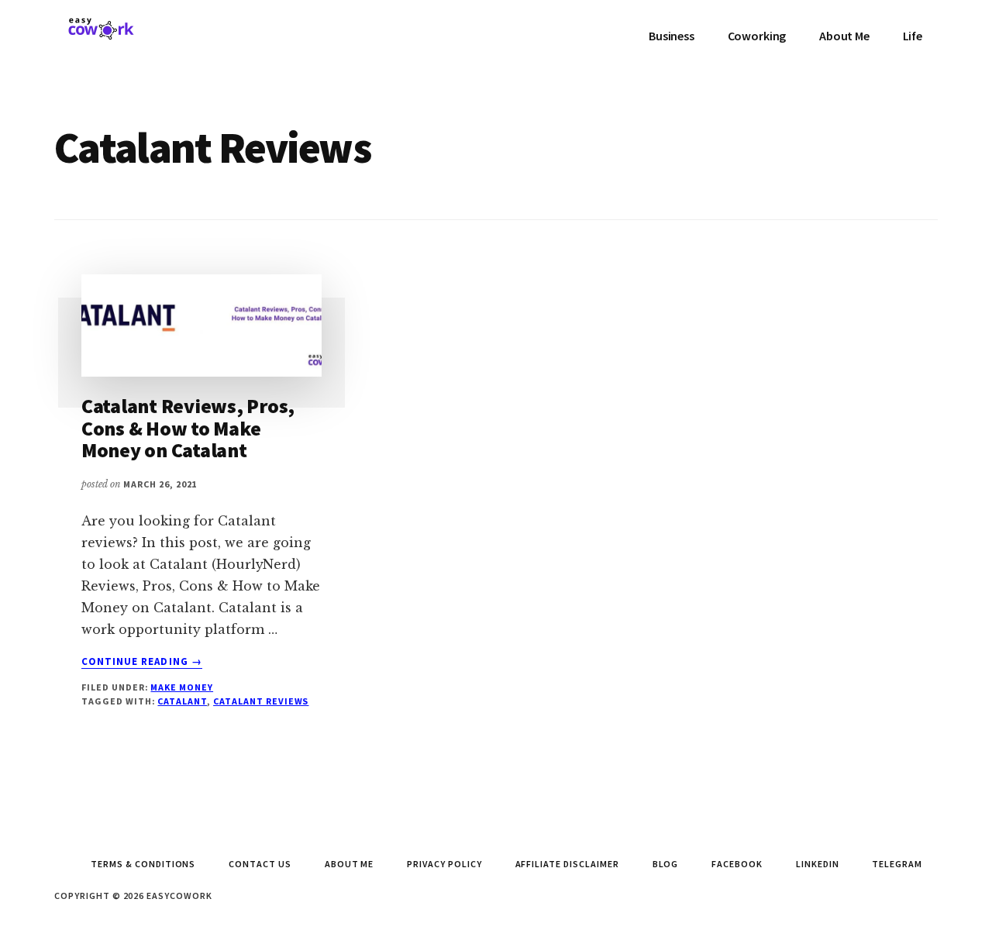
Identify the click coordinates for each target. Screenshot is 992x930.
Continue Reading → (141, 662)
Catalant (182, 701)
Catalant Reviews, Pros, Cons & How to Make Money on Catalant (187, 428)
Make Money (181, 687)
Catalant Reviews (260, 701)
